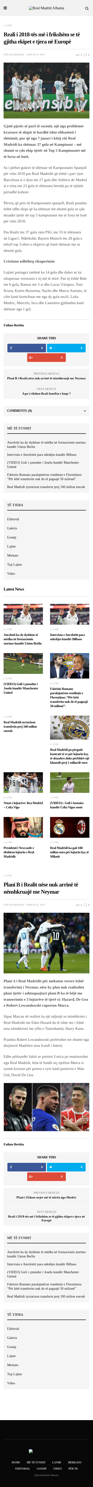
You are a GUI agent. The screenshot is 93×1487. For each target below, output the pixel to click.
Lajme (8, 25)
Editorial (13, 519)
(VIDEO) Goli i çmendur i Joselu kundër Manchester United (43, 465)
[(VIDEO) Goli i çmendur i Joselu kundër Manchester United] (23, 663)
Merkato (12, 555)
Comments (19, 411)
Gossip (11, 537)
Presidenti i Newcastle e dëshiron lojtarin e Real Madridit (19, 852)
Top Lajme (14, 564)
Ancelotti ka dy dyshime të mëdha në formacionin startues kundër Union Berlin (46, 445)
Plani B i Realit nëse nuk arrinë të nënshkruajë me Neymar (46, 378)
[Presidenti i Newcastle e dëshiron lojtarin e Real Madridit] (23, 827)
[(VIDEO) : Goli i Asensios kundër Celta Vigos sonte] (69, 782)
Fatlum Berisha (14, 55)
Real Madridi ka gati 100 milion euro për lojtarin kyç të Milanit (69, 852)
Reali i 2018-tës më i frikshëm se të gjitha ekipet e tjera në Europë (46, 1218)
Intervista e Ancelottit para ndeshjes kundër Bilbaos (41, 454)
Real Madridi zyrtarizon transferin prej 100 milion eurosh (46, 487)
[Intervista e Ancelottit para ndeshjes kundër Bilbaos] (69, 614)
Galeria (12, 528)
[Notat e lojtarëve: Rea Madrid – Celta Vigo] (23, 782)
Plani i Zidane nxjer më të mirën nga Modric (46, 1197)
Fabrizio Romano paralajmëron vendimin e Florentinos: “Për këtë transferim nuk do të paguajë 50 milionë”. (44, 477)
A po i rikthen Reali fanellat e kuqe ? (46, 393)
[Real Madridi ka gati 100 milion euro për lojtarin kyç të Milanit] (69, 827)
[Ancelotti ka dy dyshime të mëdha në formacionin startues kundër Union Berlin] (23, 614)
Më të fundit (36, 1462)
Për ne (73, 1468)
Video (11, 573)
